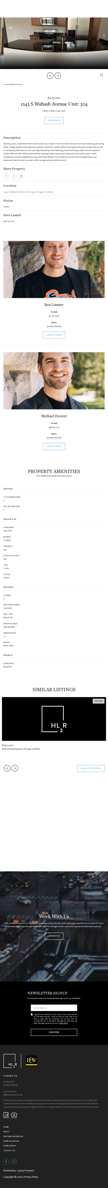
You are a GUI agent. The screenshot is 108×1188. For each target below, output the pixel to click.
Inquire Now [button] (54, 120)
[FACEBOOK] (6, 1161)
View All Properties (91, 768)
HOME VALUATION (11, 1141)
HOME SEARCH (9, 1145)
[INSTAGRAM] (14, 1161)
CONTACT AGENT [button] (54, 335)
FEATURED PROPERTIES (13, 1136)
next (58, 75)
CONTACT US (9, 1150)
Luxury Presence (25, 1170)
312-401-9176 (54, 316)
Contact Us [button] (54, 936)
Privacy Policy (63, 1023)
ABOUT (6, 1131)
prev (50, 75)
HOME (6, 1127)
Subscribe (54, 1032)
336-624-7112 (54, 427)
